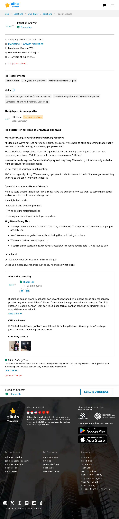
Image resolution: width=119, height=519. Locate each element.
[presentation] (12, 5)
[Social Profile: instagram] (27, 291)
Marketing (14, 43)
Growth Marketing (33, 43)
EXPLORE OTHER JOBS (96, 391)
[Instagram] (5, 503)
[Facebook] (19, 503)
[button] (105, 5)
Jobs (7, 13)
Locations (18, 13)
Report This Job (14, 375)
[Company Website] (21, 291)
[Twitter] (12, 503)
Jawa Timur (33, 13)
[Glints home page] (12, 5)
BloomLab (26, 27)
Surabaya (47, 13)
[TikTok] (41, 503)
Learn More (11, 370)
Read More (13, 313)
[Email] (34, 503)
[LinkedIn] (27, 503)
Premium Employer (33, 117)
